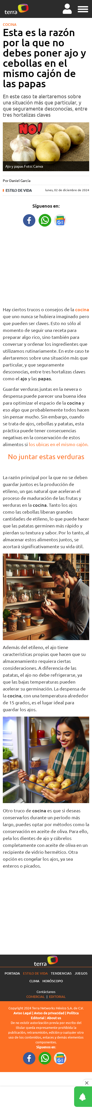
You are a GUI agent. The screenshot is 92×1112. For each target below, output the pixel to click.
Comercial (35, 996)
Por (16, 180)
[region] (46, 265)
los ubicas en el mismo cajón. (58, 444)
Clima (34, 981)
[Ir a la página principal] (17, 9)
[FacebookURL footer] (29, 1058)
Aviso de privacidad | (50, 1013)
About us (54, 1018)
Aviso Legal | (24, 1013)
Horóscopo (52, 981)
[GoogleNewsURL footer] (60, 1058)
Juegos (81, 973)
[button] (82, 8)
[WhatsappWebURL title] (45, 220)
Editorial (57, 996)
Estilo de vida (19, 190)
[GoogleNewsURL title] (60, 220)
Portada (12, 973)
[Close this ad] (87, 1082)
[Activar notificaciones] (60, 1096)
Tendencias (61, 973)
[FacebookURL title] (29, 220)
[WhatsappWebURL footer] (45, 1058)
